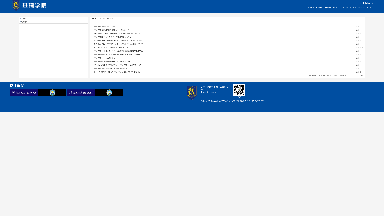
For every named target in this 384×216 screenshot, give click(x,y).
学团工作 (110, 19)
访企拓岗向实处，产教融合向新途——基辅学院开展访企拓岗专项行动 (119, 44)
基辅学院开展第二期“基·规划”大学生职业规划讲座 (112, 30)
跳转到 (362, 75)
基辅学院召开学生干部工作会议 (105, 26)
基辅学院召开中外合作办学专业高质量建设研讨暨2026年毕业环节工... (119, 51)
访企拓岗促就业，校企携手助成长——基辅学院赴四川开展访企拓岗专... (119, 40)
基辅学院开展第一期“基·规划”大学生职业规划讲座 (112, 61)
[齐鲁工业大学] (24, 95)
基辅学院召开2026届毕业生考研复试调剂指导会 (111, 68)
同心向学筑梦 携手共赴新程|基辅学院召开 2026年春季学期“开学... (117, 72)
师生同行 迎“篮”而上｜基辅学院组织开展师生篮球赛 (112, 47)
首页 (104, 19)
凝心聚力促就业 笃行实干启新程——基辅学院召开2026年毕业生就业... (119, 65)
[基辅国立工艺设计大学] (52, 95)
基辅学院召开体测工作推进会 (104, 58)
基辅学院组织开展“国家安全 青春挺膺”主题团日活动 (112, 37)
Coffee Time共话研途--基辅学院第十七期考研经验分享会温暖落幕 (117, 33)
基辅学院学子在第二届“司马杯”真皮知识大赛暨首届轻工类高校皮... (118, 54)
